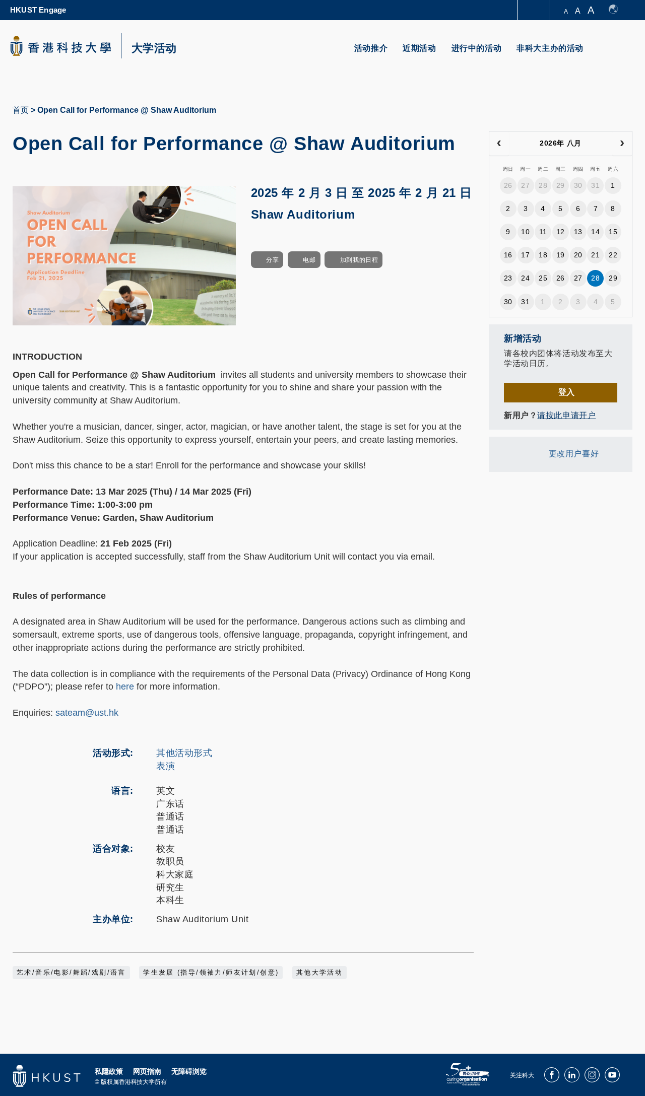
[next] (622, 143)
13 (578, 232)
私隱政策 (109, 1071)
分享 (272, 259)
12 (560, 232)
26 (508, 185)
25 (543, 278)
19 (560, 255)
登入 (566, 392)
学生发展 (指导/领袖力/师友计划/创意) (211, 972)
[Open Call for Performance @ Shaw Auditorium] (124, 255)
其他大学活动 (319, 972)
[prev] (499, 143)
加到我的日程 (359, 259)
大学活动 (154, 48)
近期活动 (419, 48)
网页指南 (147, 1071)
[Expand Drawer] (534, 10)
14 (595, 232)
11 (543, 232)
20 (578, 255)
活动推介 (371, 48)
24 (525, 278)
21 (595, 255)
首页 (21, 110)
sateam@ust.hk (86, 713)
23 (508, 278)
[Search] (618, 54)
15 (613, 232)
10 (525, 232)
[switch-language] (618, 10)
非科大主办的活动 (550, 48)
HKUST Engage (38, 10)
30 (578, 185)
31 (595, 185)
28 (543, 185)
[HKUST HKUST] (60, 45)
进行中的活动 (477, 48)
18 (543, 255)
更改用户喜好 (574, 453)
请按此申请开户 (566, 415)
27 (525, 185)
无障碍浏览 (189, 1071)
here (125, 686)
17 (525, 255)
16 (508, 255)
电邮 (309, 259)
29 (560, 185)
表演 (165, 766)
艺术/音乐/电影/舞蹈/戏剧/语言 (71, 972)
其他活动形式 (184, 753)
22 (613, 255)
